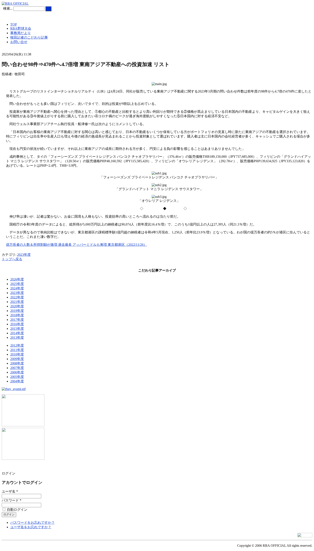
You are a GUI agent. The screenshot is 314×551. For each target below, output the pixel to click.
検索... (8, 8)
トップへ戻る (12, 259)
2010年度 (17, 354)
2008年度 (17, 363)
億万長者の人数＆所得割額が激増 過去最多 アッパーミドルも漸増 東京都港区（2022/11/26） (76, 244)
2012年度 (17, 345)
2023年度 (24, 254)
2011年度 (17, 350)
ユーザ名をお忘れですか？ (30, 527)
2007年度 (17, 368)
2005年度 (17, 377)
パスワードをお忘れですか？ (32, 522)
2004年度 (17, 381)
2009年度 (17, 359)
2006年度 (17, 372)
